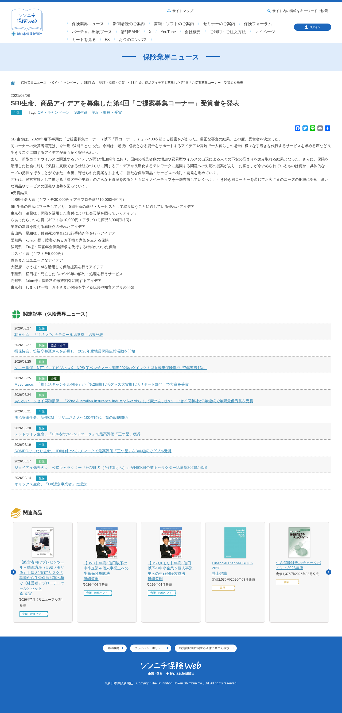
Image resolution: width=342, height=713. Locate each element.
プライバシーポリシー (149, 648)
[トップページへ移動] (13, 82)
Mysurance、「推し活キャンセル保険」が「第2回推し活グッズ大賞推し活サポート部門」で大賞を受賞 (101, 384)
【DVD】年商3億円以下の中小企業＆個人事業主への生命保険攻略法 (106, 571)
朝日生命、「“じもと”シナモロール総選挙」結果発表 (58, 334)
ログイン (315, 27)
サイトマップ (182, 11)
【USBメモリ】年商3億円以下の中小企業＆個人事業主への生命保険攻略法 (170, 571)
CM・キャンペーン (54, 112)
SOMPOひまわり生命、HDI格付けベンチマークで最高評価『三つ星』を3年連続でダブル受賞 (93, 451)
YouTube (168, 32)
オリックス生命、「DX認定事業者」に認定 (50, 484)
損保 (42, 345)
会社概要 (193, 32)
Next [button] (328, 572)
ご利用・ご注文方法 (228, 32)
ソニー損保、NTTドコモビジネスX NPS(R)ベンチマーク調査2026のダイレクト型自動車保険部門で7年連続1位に (110, 368)
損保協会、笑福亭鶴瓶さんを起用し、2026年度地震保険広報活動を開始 (74, 351)
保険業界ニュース (88, 24)
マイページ (265, 32)
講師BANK (130, 32)
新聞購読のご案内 (129, 24)
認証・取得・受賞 (107, 112)
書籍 (222, 587)
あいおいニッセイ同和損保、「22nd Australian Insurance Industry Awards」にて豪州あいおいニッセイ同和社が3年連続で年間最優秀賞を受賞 (133, 401)
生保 (17, 112)
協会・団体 (58, 345)
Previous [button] (13, 572)
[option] (43, 572)
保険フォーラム (258, 24)
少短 (54, 378)
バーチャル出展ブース (92, 32)
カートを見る (84, 39)
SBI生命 (81, 112)
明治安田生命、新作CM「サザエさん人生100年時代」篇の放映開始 (71, 417)
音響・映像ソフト (33, 613)
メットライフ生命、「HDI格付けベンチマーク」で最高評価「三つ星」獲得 (77, 434)
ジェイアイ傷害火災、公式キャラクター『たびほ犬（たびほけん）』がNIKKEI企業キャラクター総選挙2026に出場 (110, 467)
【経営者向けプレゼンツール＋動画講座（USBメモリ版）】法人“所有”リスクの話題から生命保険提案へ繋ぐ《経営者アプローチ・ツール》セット (42, 578)
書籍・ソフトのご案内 (174, 24)
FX (107, 39)
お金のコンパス (133, 39)
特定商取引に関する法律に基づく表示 (204, 648)
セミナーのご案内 (219, 24)
